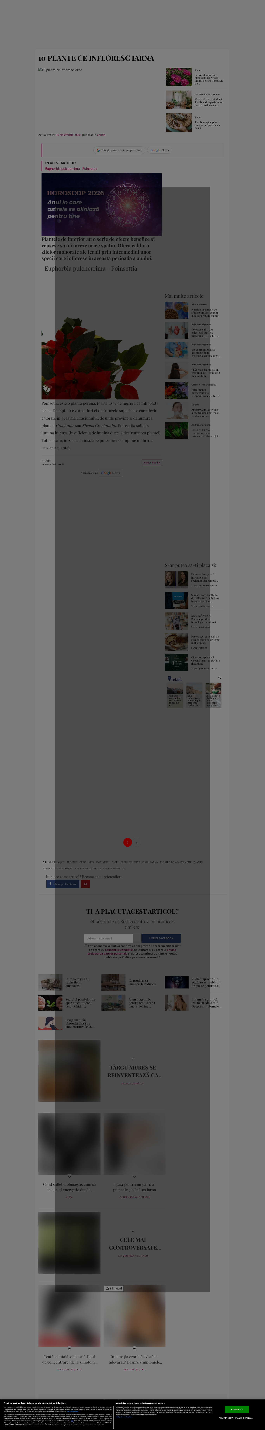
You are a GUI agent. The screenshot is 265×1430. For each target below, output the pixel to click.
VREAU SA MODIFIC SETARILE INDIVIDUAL (236, 1418)
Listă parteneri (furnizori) (124, 1417)
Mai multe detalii (72, 1411)
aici (72, 1421)
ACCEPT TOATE (237, 1409)
